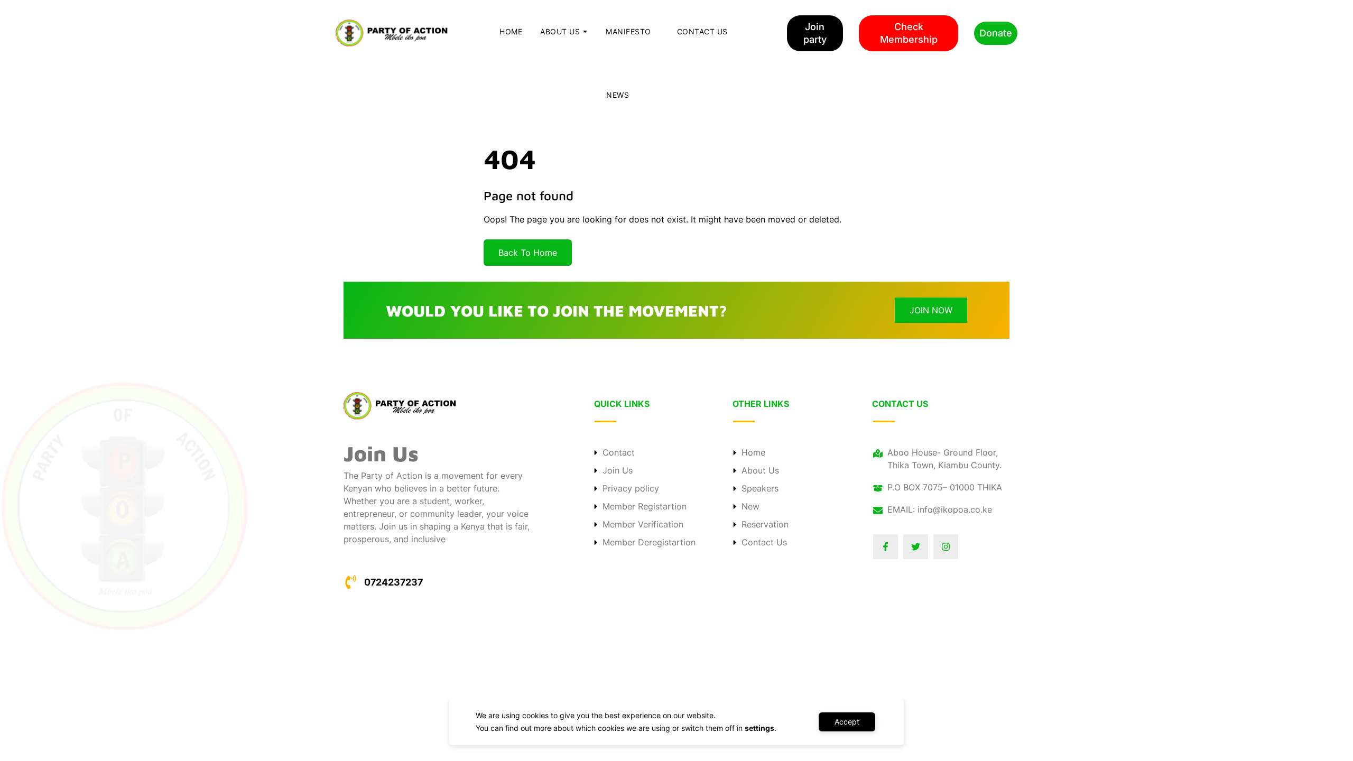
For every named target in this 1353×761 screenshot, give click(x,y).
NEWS (617, 94)
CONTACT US (702, 31)
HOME (510, 31)
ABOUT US (560, 31)
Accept (847, 721)
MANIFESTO (628, 31)
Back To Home (527, 252)
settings (759, 727)
